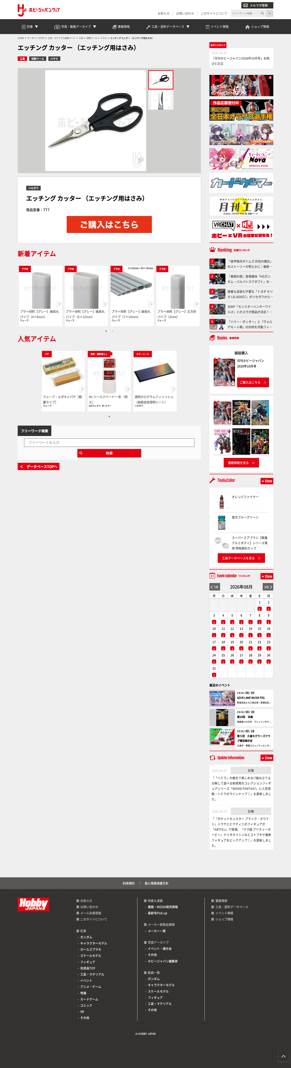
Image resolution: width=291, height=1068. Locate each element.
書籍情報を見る (238, 462)
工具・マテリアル (92, 974)
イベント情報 (224, 913)
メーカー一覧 (157, 931)
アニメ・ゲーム (90, 986)
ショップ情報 (224, 919)
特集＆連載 (155, 900)
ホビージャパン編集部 (163, 961)
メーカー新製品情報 (161, 924)
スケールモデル (90, 955)
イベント (86, 980)
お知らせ (164, 13)
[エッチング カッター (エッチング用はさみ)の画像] (160, 79)
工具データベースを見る (238, 558)
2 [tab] (112, 331)
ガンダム (86, 937)
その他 (84, 1017)
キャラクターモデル (93, 943)
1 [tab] (106, 331)
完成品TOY (87, 968)
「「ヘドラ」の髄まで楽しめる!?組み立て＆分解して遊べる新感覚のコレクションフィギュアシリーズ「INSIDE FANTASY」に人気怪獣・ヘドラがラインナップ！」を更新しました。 (241, 788)
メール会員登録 (90, 913)
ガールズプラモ (90, 949)
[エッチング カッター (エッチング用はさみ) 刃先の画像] (160, 100)
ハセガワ (33, 188)
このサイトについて (214, 13)
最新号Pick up (157, 913)
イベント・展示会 (160, 948)
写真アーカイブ (158, 942)
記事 (251, 770)
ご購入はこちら (250, 382)
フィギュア (87, 962)
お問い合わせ (185, 13)
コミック (86, 1005)
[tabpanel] (40, 295)
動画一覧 (154, 972)
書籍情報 (221, 900)
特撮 (83, 993)
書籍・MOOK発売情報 (163, 907)
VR (82, 1011)
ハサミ (54, 58)
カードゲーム (89, 999)
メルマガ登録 (259, 5)
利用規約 (129, 883)
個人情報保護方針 (157, 883)
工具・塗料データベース (231, 907)
